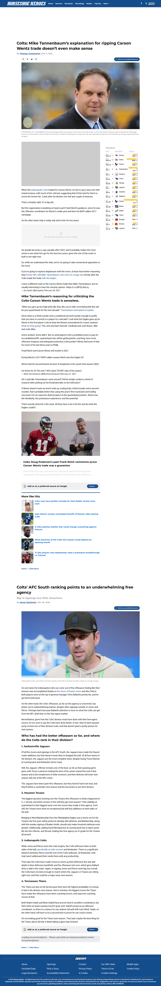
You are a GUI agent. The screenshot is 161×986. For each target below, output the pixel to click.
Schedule (69, 4)
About (24, 964)
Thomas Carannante (30, 53)
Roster (89, 4)
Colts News (34, 569)
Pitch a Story (53, 968)
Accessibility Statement (58, 973)
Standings (79, 4)
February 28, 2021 (52, 290)
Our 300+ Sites (108, 964)
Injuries (98, 4)
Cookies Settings (109, 973)
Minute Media (18, 979)
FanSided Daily (29, 968)
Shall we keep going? (31, 326)
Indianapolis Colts (39, 190)
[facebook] (141, 3)
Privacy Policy (85, 968)
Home (24, 569)
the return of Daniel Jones (69, 691)
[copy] (36, 59)
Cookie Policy (133, 968)
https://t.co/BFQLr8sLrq (77, 287)
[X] (146, 3)
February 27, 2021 (68, 374)
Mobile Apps (133, 964)
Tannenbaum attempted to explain (77, 310)
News (50, 4)
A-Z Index (83, 973)
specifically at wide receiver (50, 849)
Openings (51, 964)
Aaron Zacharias (28, 602)
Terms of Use (107, 968)
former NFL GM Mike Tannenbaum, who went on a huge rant (54, 275)
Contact (82, 964)
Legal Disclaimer (29, 973)
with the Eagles (49, 278)
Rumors (58, 4)
